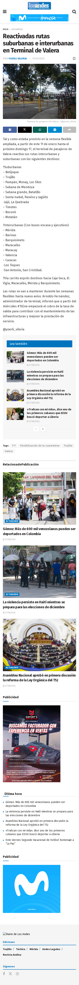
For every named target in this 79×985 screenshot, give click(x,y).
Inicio (5, 29)
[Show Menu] (5, 11)
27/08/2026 (34, 365)
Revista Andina (12, 954)
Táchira (20, 949)
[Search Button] (74, 11)
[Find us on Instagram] (17, 974)
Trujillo (68, 445)
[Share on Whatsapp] (40, 130)
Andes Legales (51, 949)
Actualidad (17, 29)
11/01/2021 (38, 58)
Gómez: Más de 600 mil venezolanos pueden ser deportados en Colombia (43, 356)
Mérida (34, 949)
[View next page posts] (43, 429)
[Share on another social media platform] (69, 130)
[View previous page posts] (36, 429)
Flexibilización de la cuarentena (39, 445)
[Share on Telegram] (55, 130)
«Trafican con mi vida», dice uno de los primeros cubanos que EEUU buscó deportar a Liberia (49, 413)
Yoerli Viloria (17, 58)
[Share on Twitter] (25, 130)
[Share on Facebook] (10, 130)
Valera (9, 451)
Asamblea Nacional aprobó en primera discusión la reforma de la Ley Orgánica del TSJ (49, 394)
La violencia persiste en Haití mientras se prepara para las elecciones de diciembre (45, 375)
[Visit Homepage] (39, 6)
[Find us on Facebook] (4, 974)
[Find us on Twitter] (10, 974)
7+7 (14, 445)
